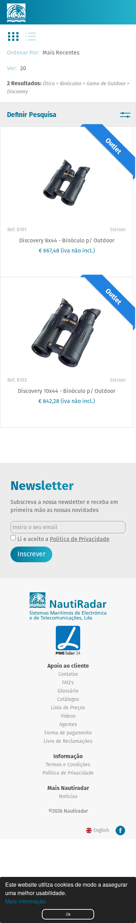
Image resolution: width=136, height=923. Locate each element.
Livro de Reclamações (68, 741)
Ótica (49, 83)
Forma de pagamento (68, 732)
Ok (68, 914)
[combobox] (73, 53)
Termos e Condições (68, 764)
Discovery (17, 91)
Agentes (68, 724)
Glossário (68, 690)
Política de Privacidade (79, 539)
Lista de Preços (68, 707)
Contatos (68, 674)
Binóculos (70, 83)
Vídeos (68, 715)
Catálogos (68, 699)
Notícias (68, 796)
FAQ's (68, 682)
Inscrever (31, 554)
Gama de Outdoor (106, 83)
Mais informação (25, 901)
